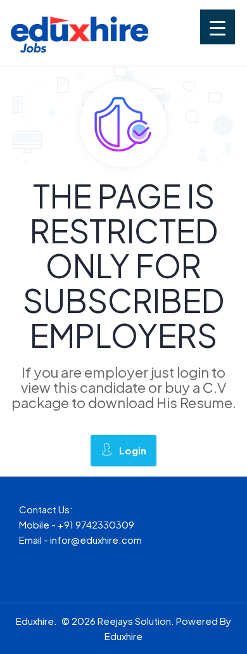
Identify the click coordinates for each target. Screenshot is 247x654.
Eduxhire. (36, 621)
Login (132, 450)
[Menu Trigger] (217, 27)
